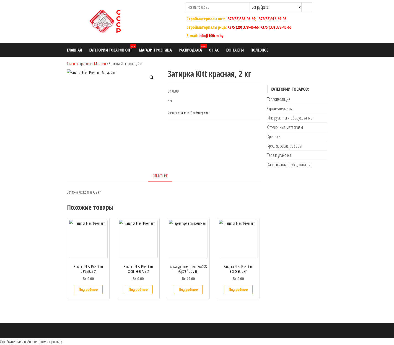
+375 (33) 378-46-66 (275, 27)
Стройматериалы (199, 113)
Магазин (100, 63)
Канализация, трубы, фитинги (289, 164)
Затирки (184, 113)
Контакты (235, 50)
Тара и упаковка (279, 155)
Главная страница (79, 63)
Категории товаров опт (112, 49)
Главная (74, 50)
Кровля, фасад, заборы (284, 146)
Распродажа (192, 49)
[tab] (163, 176)
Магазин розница (155, 50)
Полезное (259, 50)
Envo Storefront (222, 330)
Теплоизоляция (278, 99)
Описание (160, 176)
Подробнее (88, 289)
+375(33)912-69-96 (271, 18)
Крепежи (273, 136)
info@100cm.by (211, 35)
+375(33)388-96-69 (240, 18)
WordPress (193, 330)
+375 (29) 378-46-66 (243, 27)
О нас (214, 50)
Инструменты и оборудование (289, 118)
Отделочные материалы (285, 127)
